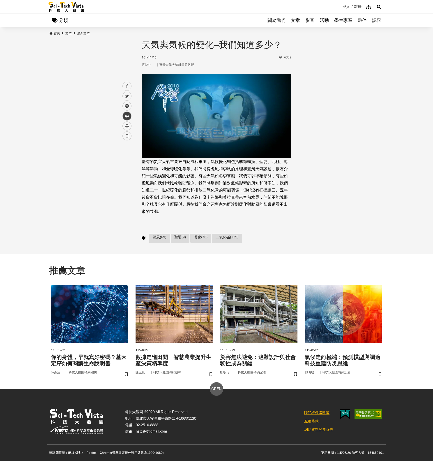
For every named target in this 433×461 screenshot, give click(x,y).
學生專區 (343, 20)
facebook (127, 86)
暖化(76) (200, 237)
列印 (126, 125)
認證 (376, 20)
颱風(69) (159, 237)
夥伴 (362, 20)
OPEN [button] (216, 389)
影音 (309, 20)
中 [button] (127, 116)
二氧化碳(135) (227, 237)
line (126, 106)
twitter (127, 96)
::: (339, 6)
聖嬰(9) (180, 237)
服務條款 (311, 421)
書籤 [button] (126, 135)
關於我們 (276, 20)
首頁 (57, 33)
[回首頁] (66, 7)
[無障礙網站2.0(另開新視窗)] (368, 414)
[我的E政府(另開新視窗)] (345, 414)
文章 (295, 20)
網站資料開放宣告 (318, 429)
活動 (324, 20)
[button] (379, 7)
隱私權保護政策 (316, 413)
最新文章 (83, 33)
